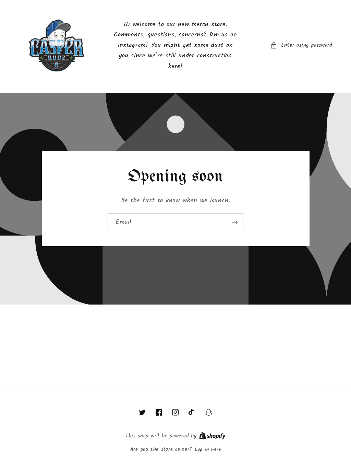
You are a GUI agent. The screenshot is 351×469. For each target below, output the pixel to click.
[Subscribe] (235, 222)
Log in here (208, 450)
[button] (301, 45)
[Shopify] (212, 436)
